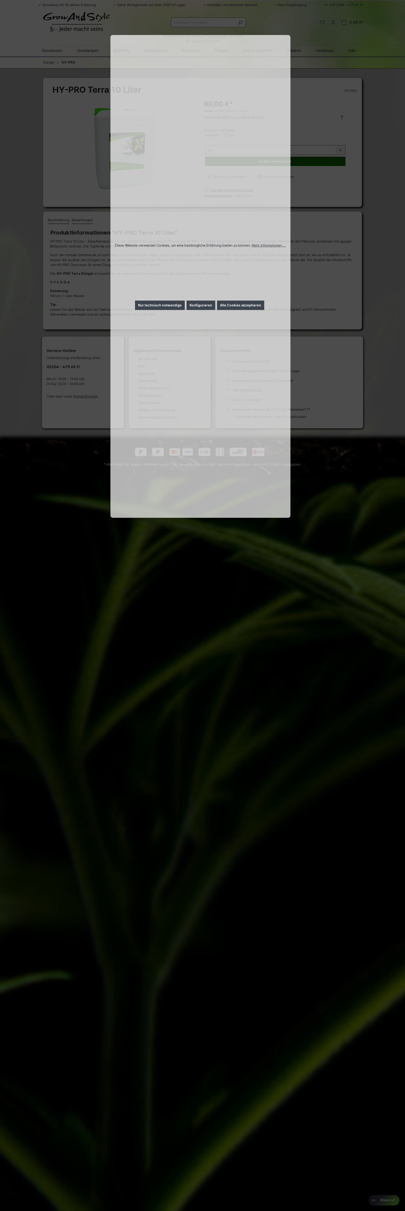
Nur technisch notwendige (160, 305)
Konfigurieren (201, 305)
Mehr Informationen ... (269, 245)
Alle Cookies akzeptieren (240, 305)
